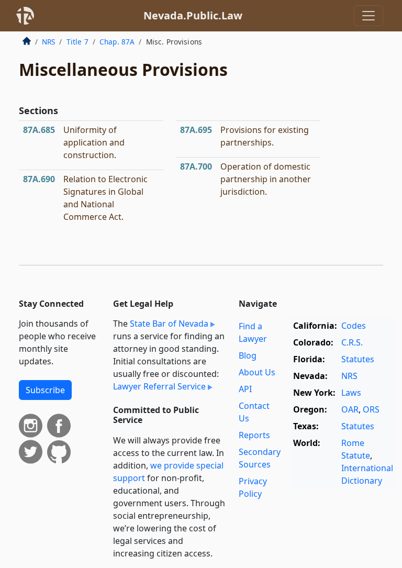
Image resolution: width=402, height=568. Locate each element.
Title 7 (77, 42)
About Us (257, 372)
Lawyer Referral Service (159, 386)
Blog (247, 355)
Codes (353, 325)
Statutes (357, 359)
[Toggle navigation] (368, 15)
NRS (48, 42)
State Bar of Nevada (169, 323)
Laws (351, 392)
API (245, 389)
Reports (254, 435)
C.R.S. (352, 342)
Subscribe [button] (45, 390)
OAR (350, 409)
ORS (371, 409)
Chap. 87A (117, 42)
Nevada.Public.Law (192, 15)
